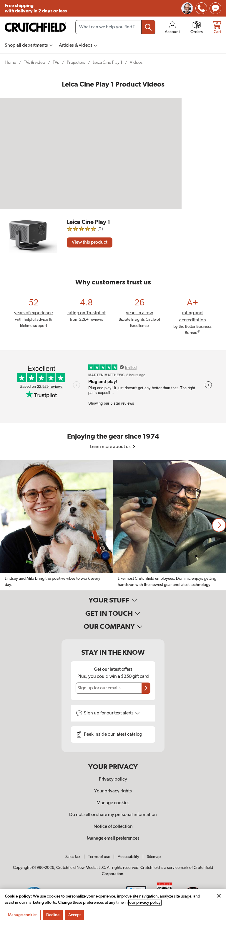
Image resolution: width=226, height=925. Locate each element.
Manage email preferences (113, 838)
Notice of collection (113, 826)
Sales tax (72, 857)
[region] (113, 525)
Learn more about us (111, 446)
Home (10, 62)
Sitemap (154, 857)
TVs (56, 62)
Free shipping (36, 8)
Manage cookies (113, 803)
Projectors (76, 62)
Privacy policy (113, 779)
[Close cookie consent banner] (219, 895)
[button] (219, 525)
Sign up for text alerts (109, 713)
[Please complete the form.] (146, 688)
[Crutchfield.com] (35, 27)
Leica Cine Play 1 (107, 62)
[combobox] (115, 27)
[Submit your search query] (148, 27)
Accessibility (128, 857)
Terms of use (99, 857)
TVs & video (34, 62)
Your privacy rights (113, 791)
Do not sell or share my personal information (113, 814)
